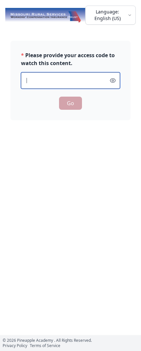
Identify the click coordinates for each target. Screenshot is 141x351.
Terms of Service (45, 345)
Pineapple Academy (35, 340)
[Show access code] (113, 80)
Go (70, 103)
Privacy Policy (15, 345)
